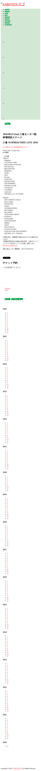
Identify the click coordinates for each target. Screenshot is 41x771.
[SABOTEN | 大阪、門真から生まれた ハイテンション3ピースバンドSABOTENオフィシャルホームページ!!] (13, 4)
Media (7, 17)
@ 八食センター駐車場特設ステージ (16, 147)
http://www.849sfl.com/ (10, 245)
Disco (7, 19)
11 (7, 331)
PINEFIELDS (17, 768)
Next (6, 290)
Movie (7, 23)
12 (7, 332)
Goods (7, 21)
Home (7, 10)
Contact (8, 25)
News (7, 11)
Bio (6, 15)
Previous (7, 288)
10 (7, 329)
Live (6, 13)
